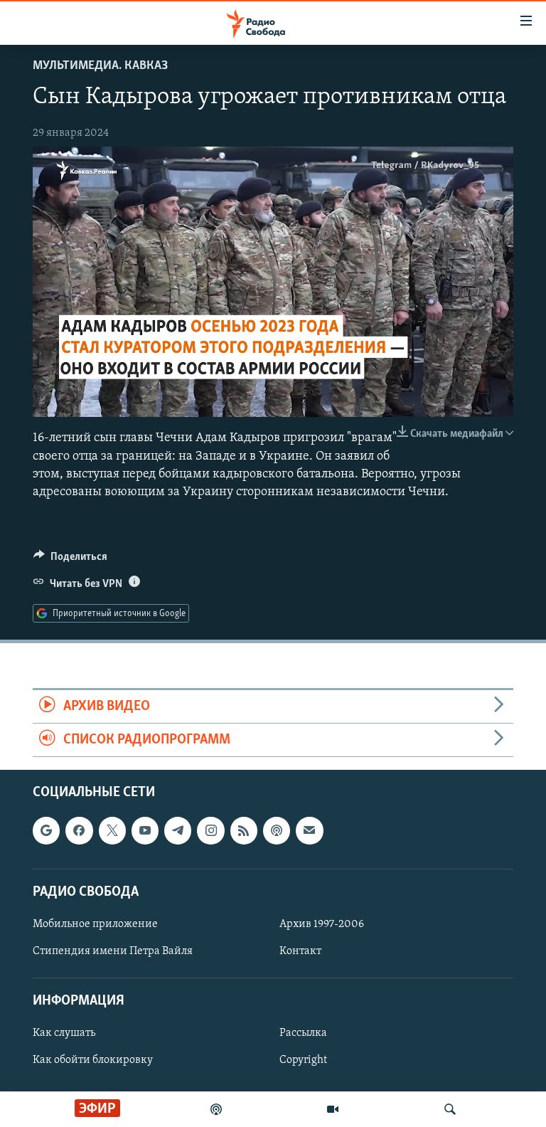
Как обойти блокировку (93, 1061)
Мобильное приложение (95, 924)
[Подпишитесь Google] (46, 831)
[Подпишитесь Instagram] (210, 831)
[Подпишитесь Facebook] (78, 831)
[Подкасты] (276, 831)
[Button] (70, 559)
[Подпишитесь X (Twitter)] (112, 831)
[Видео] (332, 1109)
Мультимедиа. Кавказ (100, 66)
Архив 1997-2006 (321, 924)
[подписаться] (309, 831)
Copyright (303, 1061)
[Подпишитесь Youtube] (145, 831)
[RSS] (243, 831)
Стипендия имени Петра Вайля (113, 951)
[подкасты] (216, 1109)
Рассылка (303, 1033)
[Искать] (450, 1109)
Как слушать (64, 1033)
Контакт (300, 951)
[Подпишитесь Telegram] (177, 831)
